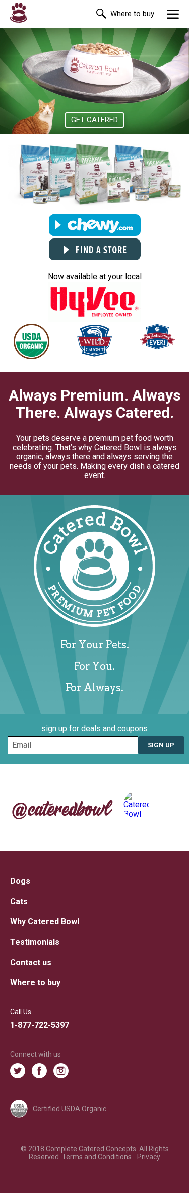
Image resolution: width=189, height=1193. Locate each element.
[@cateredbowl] (161, 805)
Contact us (30, 962)
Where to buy (132, 13)
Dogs (20, 881)
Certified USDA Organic (69, 1109)
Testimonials (34, 942)
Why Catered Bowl (44, 921)
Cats (19, 901)
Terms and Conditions (97, 1157)
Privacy (148, 1157)
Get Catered (94, 119)
